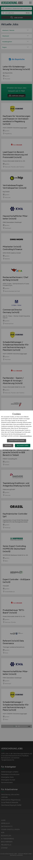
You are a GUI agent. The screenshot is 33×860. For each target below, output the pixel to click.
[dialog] (16, 430)
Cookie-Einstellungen (16, 440)
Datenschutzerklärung (26, 436)
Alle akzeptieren (22, 445)
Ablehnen (8, 445)
